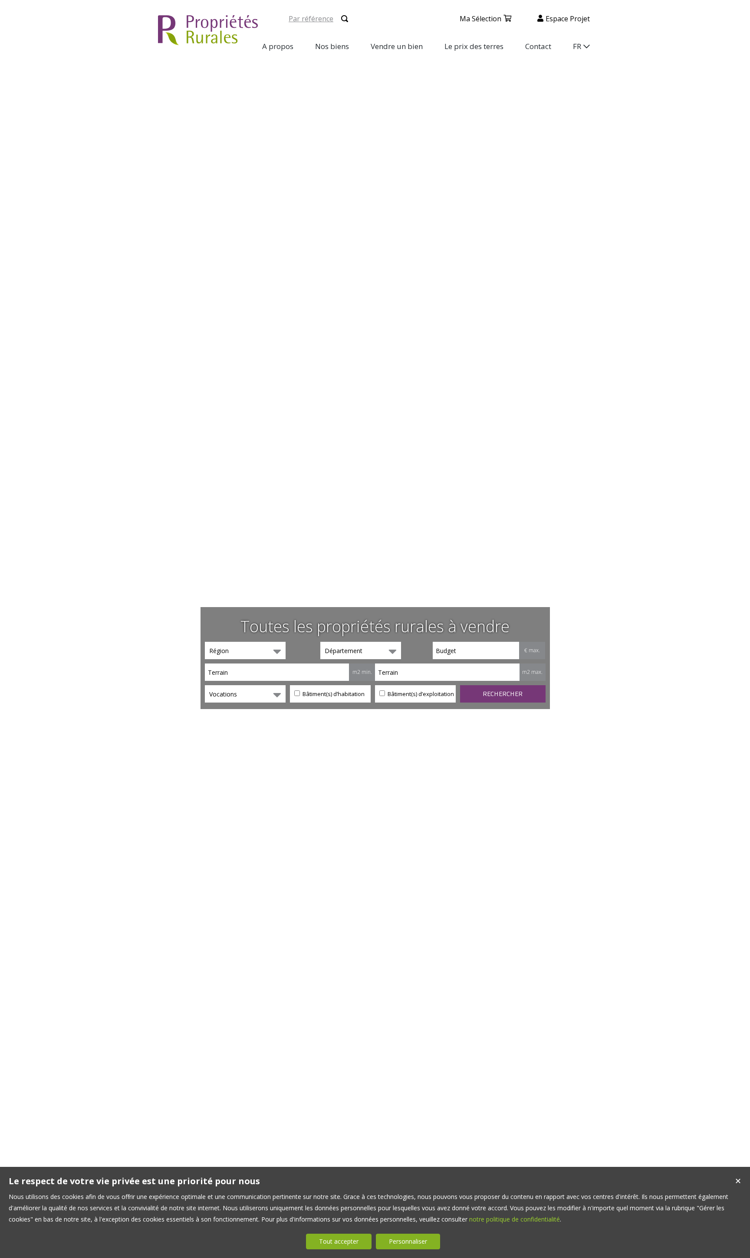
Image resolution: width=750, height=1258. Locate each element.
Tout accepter (339, 1241)
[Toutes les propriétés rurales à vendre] (208, 40)
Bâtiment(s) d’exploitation (420, 694)
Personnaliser (408, 1241)
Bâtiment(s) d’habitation (333, 694)
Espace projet (568, 18)
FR (577, 46)
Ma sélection (480, 18)
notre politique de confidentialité (514, 1219)
